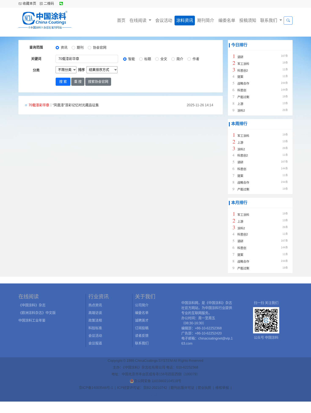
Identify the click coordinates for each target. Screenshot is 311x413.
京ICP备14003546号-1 (96, 388)
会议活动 (163, 20)
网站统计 (155, 394)
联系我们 (269, 20)
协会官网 (99, 47)
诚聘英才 (142, 320)
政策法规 (95, 320)
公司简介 (142, 305)
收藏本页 (29, 3)
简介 (179, 59)
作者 (196, 59)
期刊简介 (205, 20)
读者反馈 (142, 335)
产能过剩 (243, 97)
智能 (131, 59)
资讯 (64, 47)
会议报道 (95, 343)
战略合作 (243, 83)
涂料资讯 (184, 20)
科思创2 (242, 70)
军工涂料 (243, 63)
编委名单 (226, 20)
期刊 (80, 47)
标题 (147, 59)
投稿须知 (247, 20)
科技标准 (95, 328)
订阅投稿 (142, 328)
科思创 (241, 90)
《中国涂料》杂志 (31, 305)
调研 (240, 57)
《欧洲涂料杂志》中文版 (37, 313)
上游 (240, 103)
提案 (240, 76)
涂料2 (241, 110)
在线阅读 (138, 20)
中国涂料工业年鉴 (31, 320)
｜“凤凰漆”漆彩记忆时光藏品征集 (64, 105)
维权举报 (222, 388)
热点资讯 (95, 305)
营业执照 (204, 388)
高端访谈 (95, 313)
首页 (121, 20)
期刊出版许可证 (182, 388)
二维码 (49, 3)
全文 (163, 59)
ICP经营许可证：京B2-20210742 (142, 388)
